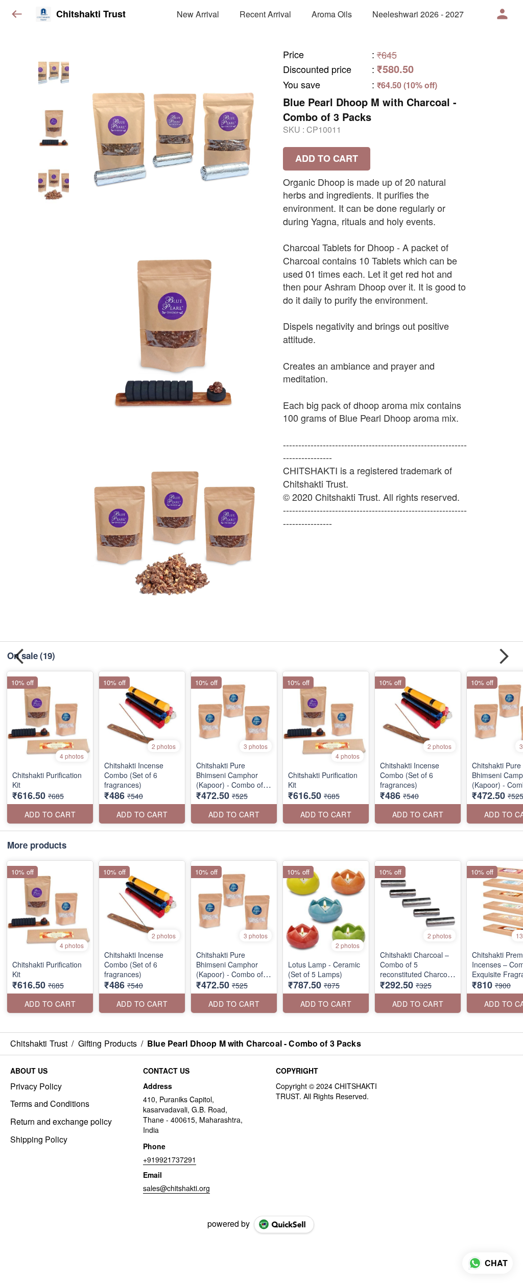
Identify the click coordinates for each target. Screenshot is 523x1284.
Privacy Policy (36, 1086)
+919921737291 (169, 1159)
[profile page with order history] (502, 14)
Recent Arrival (265, 14)
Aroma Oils (332, 14)
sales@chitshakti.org (176, 1188)
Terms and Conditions (49, 1103)
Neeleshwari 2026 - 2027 (418, 14)
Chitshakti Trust (91, 14)
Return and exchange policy (61, 1121)
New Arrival (198, 14)
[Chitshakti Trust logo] (43, 14)
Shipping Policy (38, 1139)
